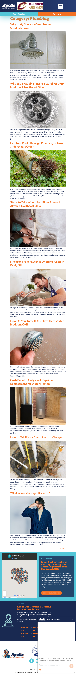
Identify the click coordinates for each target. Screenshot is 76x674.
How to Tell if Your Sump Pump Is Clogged (36, 437)
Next (63, 548)
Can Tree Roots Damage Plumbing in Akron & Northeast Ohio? (37, 145)
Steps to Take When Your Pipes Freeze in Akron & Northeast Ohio (35, 204)
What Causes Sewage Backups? (30, 493)
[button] (60, 6)
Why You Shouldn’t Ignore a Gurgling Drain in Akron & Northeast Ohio (37, 85)
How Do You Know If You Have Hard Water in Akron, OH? (37, 322)
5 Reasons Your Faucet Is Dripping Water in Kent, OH (37, 263)
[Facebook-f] (31, 660)
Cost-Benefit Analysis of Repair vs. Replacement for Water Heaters (32, 382)
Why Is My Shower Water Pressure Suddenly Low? (31, 26)
